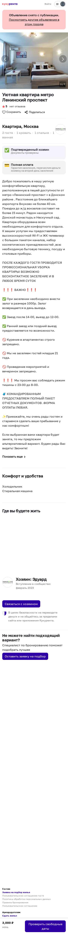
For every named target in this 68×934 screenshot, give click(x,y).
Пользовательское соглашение (19, 905)
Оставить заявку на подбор (25, 656)
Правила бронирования (15, 902)
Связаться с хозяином (21, 604)
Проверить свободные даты (45, 926)
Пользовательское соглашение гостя (23, 895)
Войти (48, 3)
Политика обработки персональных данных (26, 899)
